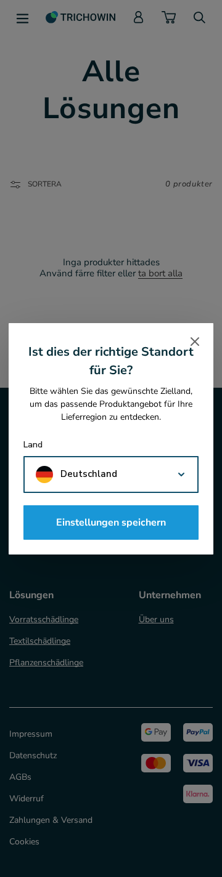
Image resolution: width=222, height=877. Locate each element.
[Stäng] (195, 341)
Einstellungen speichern (111, 522)
